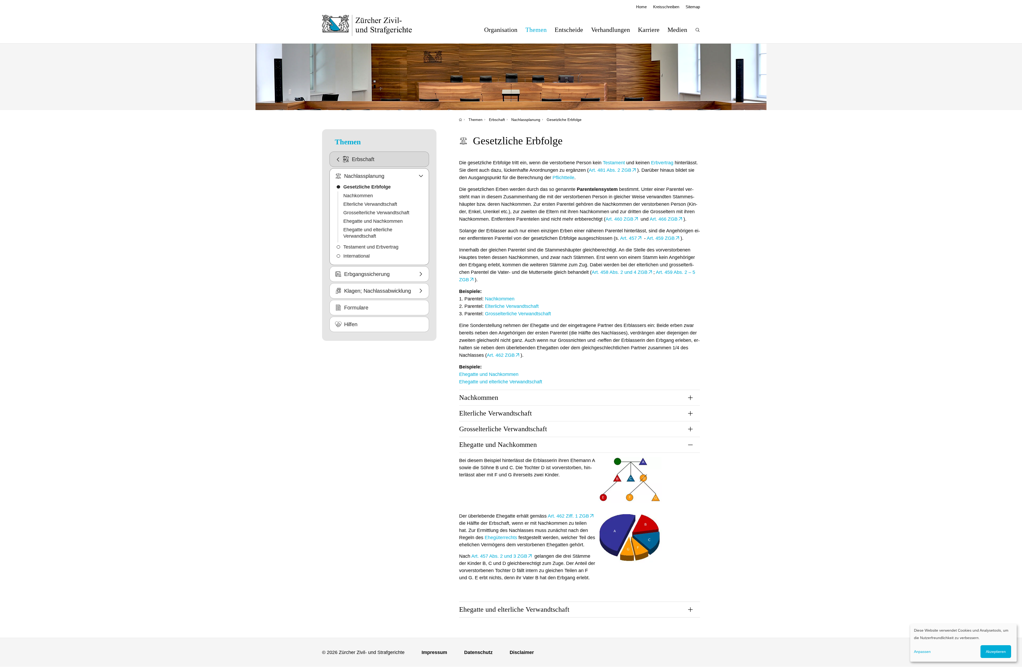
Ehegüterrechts (501, 537)
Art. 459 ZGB (661, 238)
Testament (614, 162)
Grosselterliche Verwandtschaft (376, 212)
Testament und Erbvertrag (370, 247)
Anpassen (922, 651)
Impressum (434, 652)
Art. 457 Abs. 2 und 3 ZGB (499, 556)
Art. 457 (628, 238)
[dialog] (963, 643)
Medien (677, 29)
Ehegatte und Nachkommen (373, 221)
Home (641, 7)
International (356, 256)
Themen (536, 29)
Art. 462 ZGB (501, 355)
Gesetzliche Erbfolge (564, 120)
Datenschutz (478, 652)
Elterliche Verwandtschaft (370, 204)
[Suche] (697, 29)
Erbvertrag (662, 162)
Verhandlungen (610, 29)
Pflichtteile (563, 177)
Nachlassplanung (525, 120)
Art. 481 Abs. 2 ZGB (610, 170)
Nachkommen (358, 195)
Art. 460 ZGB (619, 219)
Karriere (649, 29)
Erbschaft (497, 120)
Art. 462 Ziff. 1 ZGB (568, 516)
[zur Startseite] (372, 25)
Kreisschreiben (666, 7)
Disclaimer (522, 652)
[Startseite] (460, 119)
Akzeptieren (996, 651)
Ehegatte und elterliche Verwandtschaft (367, 233)
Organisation (500, 29)
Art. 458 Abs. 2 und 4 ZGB (620, 272)
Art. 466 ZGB (664, 219)
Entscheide (569, 29)
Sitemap (693, 7)
